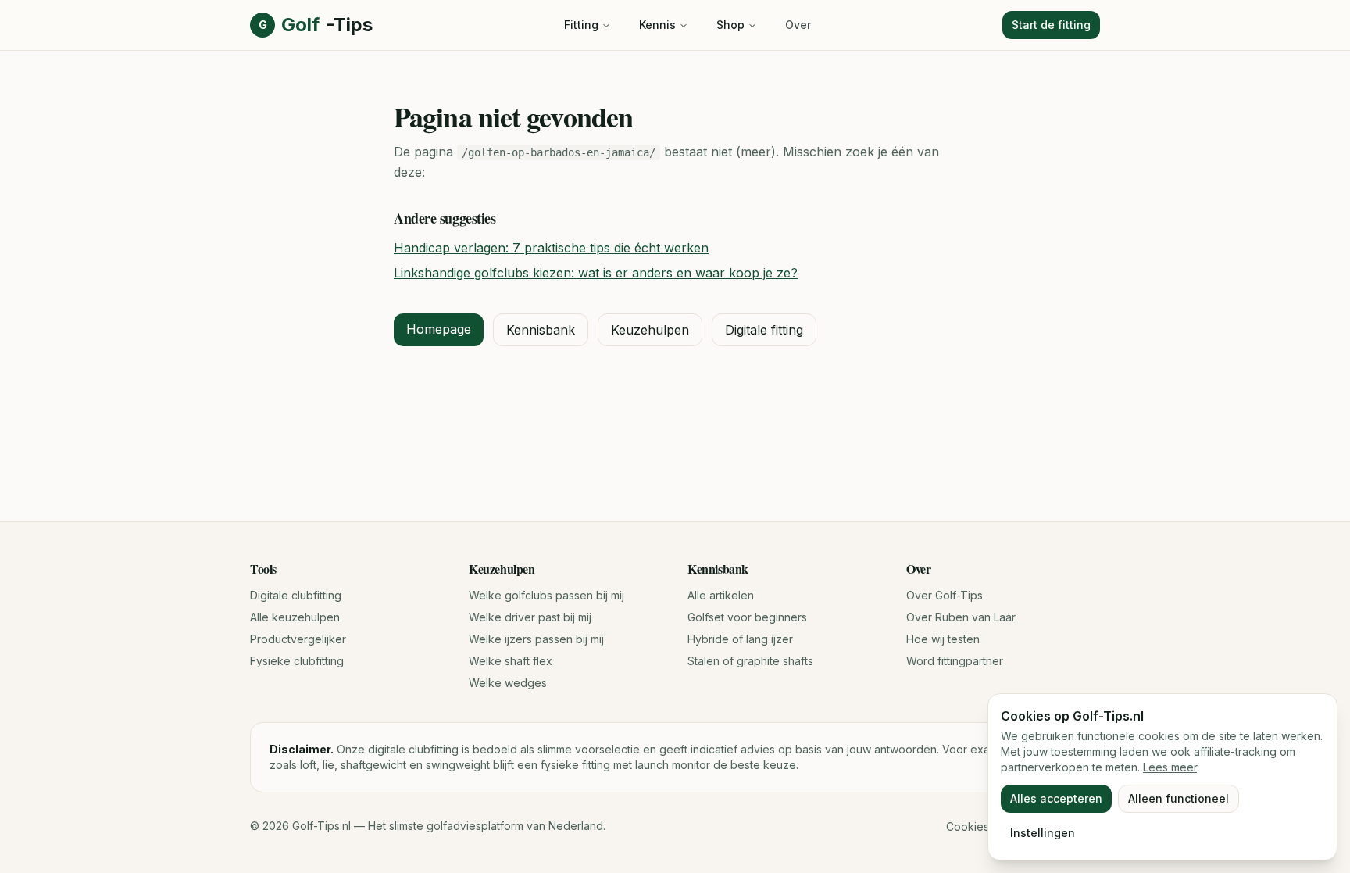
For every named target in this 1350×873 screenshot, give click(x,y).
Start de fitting (1051, 24)
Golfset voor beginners (747, 617)
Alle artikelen (721, 595)
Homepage (438, 329)
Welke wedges (508, 682)
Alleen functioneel (1178, 798)
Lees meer (1170, 767)
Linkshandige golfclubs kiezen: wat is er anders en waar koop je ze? (596, 273)
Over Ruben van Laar (961, 617)
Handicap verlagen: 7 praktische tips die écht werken (551, 248)
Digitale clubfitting (295, 595)
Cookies (967, 826)
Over (798, 24)
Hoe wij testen (943, 639)
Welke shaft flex (510, 660)
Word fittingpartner (954, 660)
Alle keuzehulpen (295, 617)
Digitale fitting (764, 330)
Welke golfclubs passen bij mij (546, 595)
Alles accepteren (1056, 798)
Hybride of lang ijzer (740, 639)
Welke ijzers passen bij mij (536, 639)
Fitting (581, 24)
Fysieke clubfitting (297, 660)
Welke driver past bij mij (530, 617)
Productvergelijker (298, 639)
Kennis (657, 24)
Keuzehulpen (650, 330)
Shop (730, 24)
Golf (316, 24)
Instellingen (1042, 832)
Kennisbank (540, 330)
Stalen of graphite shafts (750, 660)
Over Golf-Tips (944, 595)
